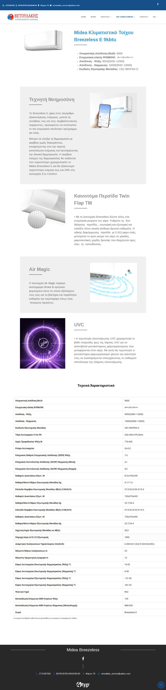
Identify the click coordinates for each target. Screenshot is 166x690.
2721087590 (10, 5)
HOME (83, 17)
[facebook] (158, 4)
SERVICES (105, 17)
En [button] (154, 17)
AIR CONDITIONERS (125, 17)
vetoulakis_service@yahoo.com (66, 5)
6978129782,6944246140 (27, 5)
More (93, 17)
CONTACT (144, 17)
